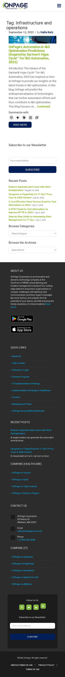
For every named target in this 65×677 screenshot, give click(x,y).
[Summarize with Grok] (37, 119)
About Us (16, 356)
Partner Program (20, 377)
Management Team (22, 404)
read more (20, 124)
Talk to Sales (18, 363)
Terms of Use (32, 669)
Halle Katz (47, 32)
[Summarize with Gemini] (18, 119)
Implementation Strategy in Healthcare (31, 390)
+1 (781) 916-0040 (26, 540)
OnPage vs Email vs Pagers (25, 493)
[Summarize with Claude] (24, 119)
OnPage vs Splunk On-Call (25, 577)
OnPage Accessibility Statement (28, 411)
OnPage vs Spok (20, 479)
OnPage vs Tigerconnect (24, 486)
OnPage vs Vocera (21, 472)
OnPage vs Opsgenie (22, 557)
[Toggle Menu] (59, 5)
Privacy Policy (46, 665)
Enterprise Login (20, 370)
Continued (43, 106)
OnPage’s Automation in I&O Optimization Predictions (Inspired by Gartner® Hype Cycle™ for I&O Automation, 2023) (29, 54)
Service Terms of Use (21, 665)
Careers (16, 397)
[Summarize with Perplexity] (31, 119)
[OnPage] (15, 5)
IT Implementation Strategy (26, 383)
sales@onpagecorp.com (29, 531)
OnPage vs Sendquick (23, 570)
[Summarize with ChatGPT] (12, 119)
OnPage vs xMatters (22, 584)
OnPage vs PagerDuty (23, 563)
